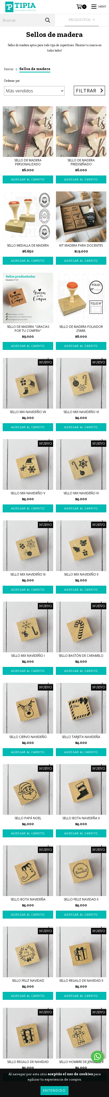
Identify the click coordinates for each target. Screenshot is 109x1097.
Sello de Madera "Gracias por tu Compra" (28, 329)
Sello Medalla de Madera (28, 245)
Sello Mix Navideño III (28, 574)
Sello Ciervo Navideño (28, 737)
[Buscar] (47, 20)
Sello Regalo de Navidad (28, 1062)
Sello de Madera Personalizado (28, 162)
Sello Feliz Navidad (28, 981)
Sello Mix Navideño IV (81, 493)
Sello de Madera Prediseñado (81, 162)
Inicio (8, 69)
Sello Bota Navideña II (81, 818)
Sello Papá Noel (28, 818)
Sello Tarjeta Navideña (81, 737)
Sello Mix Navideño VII (28, 412)
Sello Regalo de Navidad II (81, 981)
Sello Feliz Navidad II (81, 899)
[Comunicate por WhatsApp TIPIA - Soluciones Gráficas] (97, 1056)
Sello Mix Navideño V (28, 493)
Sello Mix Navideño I (28, 656)
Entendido (54, 1090)
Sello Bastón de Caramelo (81, 656)
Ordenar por (12, 81)
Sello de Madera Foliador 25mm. (81, 329)
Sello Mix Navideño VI (81, 412)
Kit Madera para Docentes (81, 245)
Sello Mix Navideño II (81, 574)
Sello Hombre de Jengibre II (81, 1062)
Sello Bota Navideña (28, 899)
